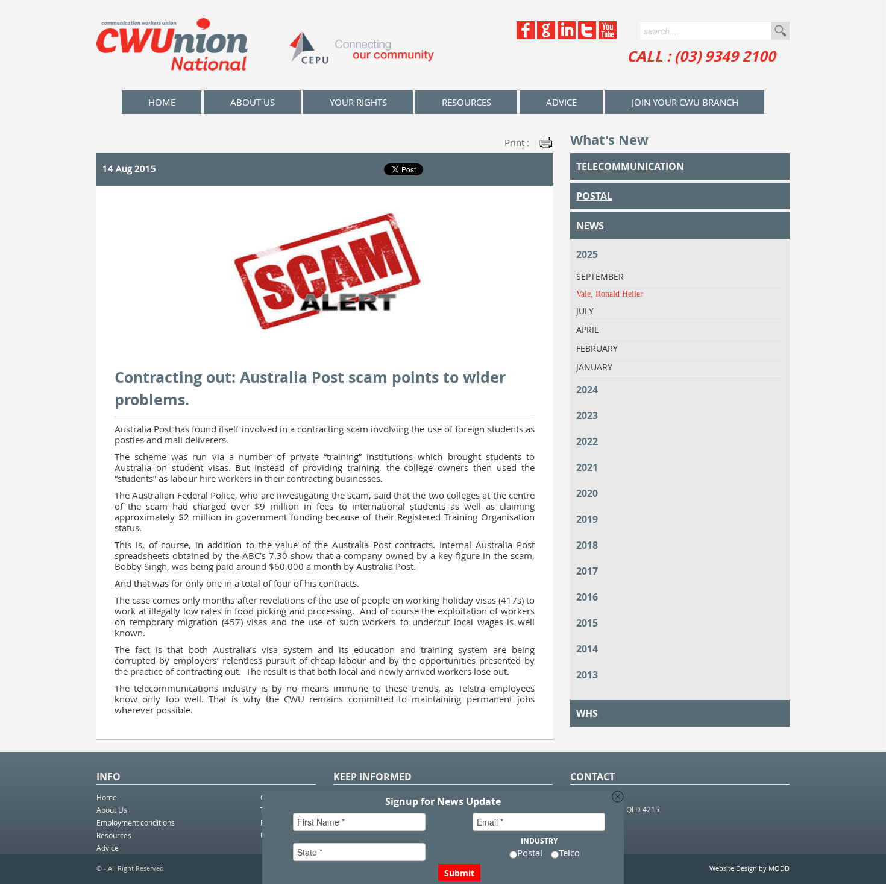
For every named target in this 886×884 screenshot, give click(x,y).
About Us (252, 102)
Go (780, 31)
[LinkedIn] (567, 36)
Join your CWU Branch (685, 102)
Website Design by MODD (749, 868)
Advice (561, 102)
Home (106, 797)
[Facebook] (526, 36)
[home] (265, 45)
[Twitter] (587, 36)
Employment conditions (135, 822)
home (161, 102)
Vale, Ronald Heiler (609, 293)
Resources (466, 102)
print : (516, 142)
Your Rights (358, 102)
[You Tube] (608, 36)
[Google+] (546, 36)
